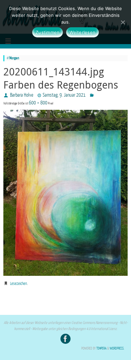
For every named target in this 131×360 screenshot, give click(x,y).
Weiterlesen (82, 32)
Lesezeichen (18, 283)
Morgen (12, 58)
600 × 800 (38, 103)
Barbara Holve (21, 95)
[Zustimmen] (122, 22)
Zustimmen (47, 32)
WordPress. (117, 348)
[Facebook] (65, 339)
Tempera (101, 348)
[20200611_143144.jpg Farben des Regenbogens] (65, 193)
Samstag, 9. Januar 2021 (64, 95)
